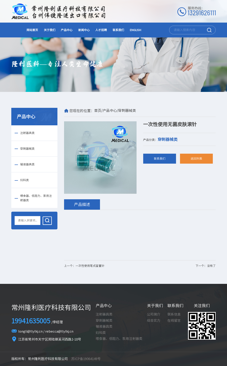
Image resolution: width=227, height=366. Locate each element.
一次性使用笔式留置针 (90, 265)
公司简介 (153, 314)
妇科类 (24, 180)
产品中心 (66, 30)
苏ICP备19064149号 (86, 358)
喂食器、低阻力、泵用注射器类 (36, 197)
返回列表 (196, 158)
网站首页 (32, 30)
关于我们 (49, 30)
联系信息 (174, 314)
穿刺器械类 (27, 148)
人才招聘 (101, 30)
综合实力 (153, 320)
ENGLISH (135, 30)
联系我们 (118, 30)
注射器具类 (27, 133)
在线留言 (174, 320)
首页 (97, 110)
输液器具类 (27, 164)
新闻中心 (84, 30)
